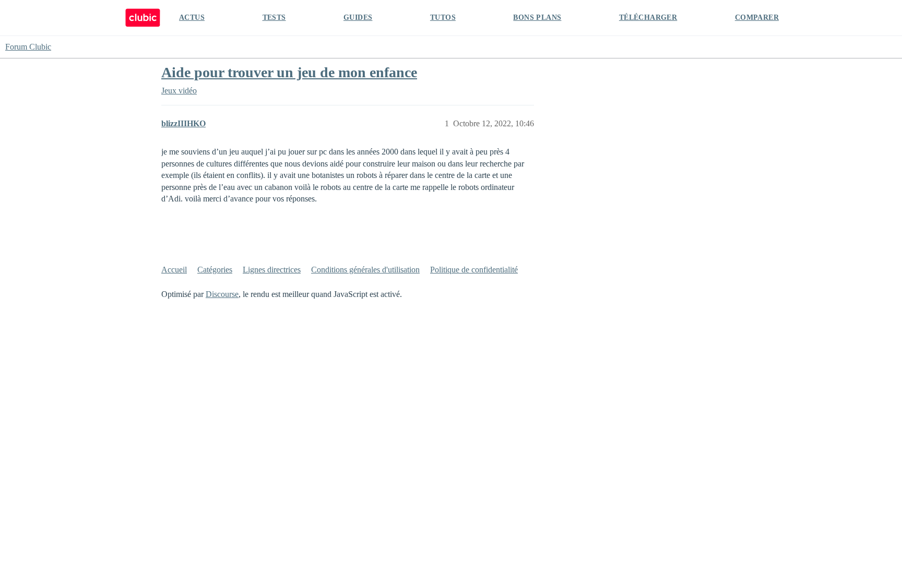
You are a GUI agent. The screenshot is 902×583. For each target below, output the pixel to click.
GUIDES (357, 17)
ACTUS (192, 17)
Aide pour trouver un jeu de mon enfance (289, 72)
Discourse (222, 294)
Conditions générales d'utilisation (365, 269)
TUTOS (443, 17)
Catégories (214, 269)
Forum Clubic (28, 46)
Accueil (174, 269)
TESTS (274, 17)
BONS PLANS (537, 17)
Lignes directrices (272, 269)
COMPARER (757, 17)
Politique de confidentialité (474, 269)
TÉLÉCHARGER (648, 17)
